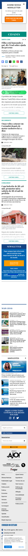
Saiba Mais (21, 546)
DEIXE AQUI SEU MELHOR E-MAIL (14, 19)
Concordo (8, 547)
